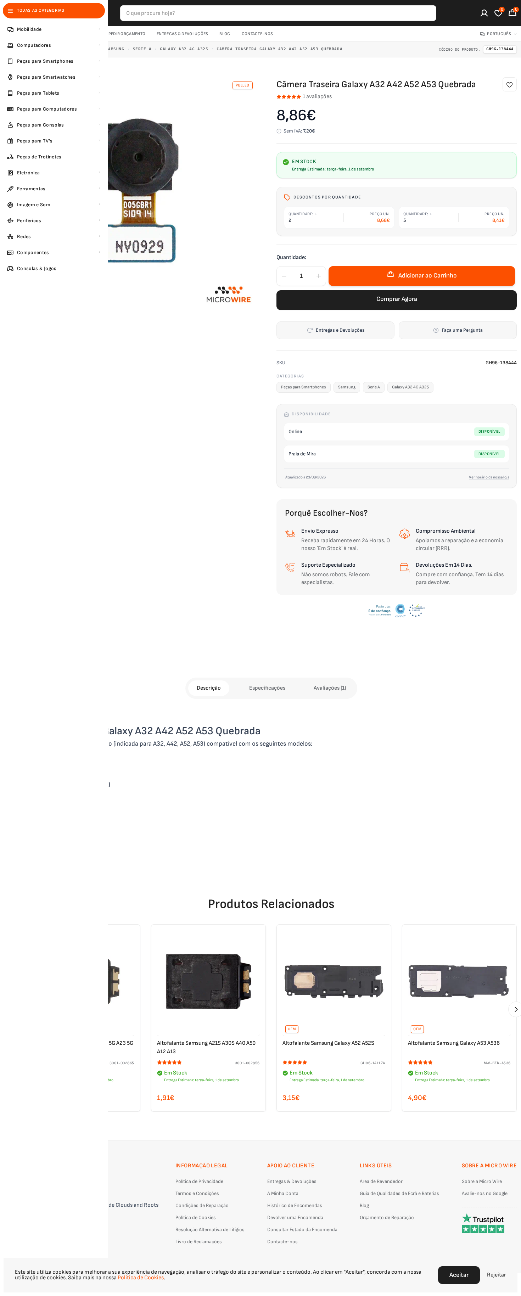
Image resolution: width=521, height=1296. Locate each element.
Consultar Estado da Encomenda (302, 1230)
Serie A (142, 49)
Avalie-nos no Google (485, 1193)
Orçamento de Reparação (387, 1217)
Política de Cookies (195, 1217)
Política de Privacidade (199, 1181)
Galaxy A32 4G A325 (184, 49)
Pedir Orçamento (127, 34)
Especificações (267, 688)
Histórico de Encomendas (294, 1205)
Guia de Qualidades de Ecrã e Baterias (399, 1193)
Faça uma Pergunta (462, 330)
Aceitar (459, 1275)
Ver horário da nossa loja (489, 477)
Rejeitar (496, 1275)
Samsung (115, 49)
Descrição (209, 688)
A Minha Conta (282, 1193)
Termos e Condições (197, 1193)
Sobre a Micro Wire (482, 1181)
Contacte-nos (257, 34)
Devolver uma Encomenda (295, 1217)
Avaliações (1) (330, 688)
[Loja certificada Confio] (396, 611)
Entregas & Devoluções (182, 34)
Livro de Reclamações (198, 1242)
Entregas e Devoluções (340, 330)
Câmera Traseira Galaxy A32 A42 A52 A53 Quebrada (279, 49)
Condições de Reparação (202, 1205)
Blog (224, 34)
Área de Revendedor (381, 1181)
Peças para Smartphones (303, 387)
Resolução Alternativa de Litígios (210, 1230)
